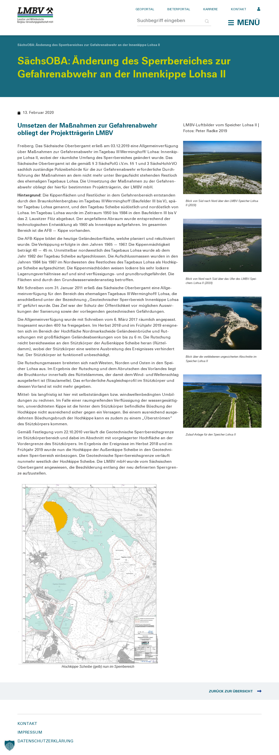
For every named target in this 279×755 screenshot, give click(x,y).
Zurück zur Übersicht (231, 691)
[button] (244, 23)
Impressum (29, 733)
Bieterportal (178, 9)
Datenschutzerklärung (45, 741)
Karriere (210, 9)
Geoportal (145, 9)
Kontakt (238, 9)
